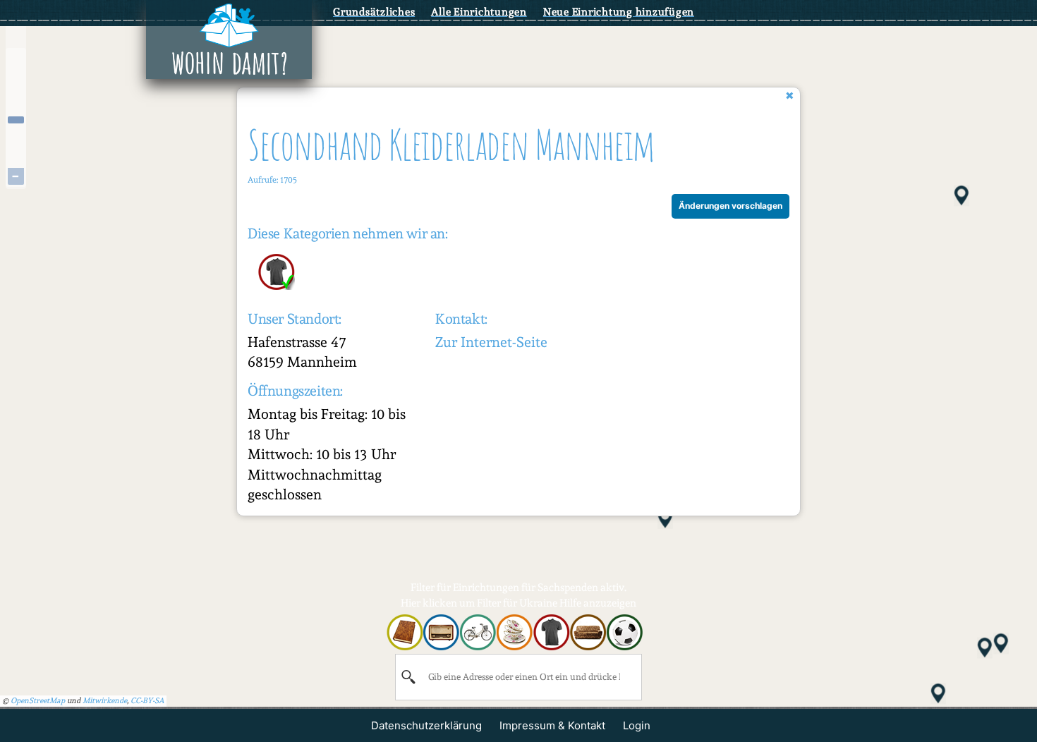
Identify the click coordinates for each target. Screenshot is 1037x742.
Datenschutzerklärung (426, 725)
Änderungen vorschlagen (730, 205)
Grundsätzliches (374, 12)
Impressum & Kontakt (552, 725)
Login (636, 725)
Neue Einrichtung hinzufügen (618, 12)
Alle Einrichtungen (479, 12)
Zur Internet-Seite (491, 342)
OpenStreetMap (38, 700)
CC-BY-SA (147, 700)
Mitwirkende (105, 700)
